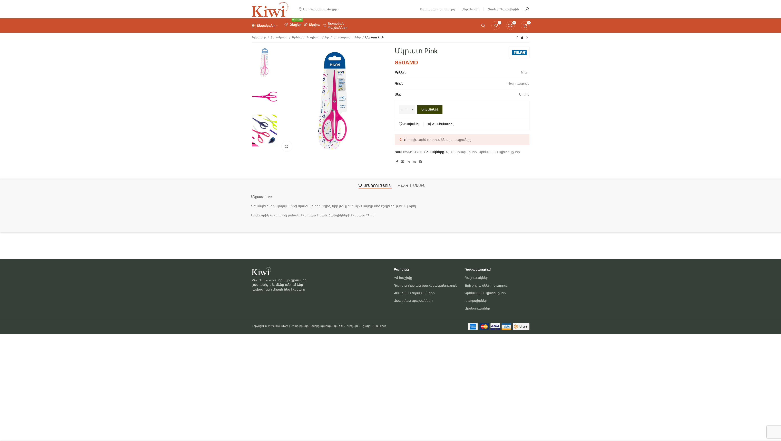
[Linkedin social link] (408, 162)
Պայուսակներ (476, 278)
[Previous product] (517, 37)
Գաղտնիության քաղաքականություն (425, 285)
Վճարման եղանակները (414, 293)
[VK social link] (414, 162)
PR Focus (380, 325)
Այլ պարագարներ (347, 37)
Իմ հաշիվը (403, 278)
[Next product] (527, 37)
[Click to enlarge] (287, 146)
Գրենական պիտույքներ (310, 37)
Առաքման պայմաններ (413, 301)
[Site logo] (270, 9)
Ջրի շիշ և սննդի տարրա (486, 285)
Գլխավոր (259, 37)
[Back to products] (522, 37)
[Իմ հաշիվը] (527, 9)
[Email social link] (403, 162)
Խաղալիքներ (476, 301)
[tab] (375, 186)
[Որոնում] (483, 25)
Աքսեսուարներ (477, 308)
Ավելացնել (429, 109)
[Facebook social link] (397, 162)
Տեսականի (279, 37)
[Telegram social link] (420, 162)
